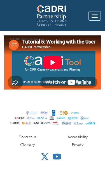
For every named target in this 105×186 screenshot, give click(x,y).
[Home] (39, 15)
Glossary (27, 145)
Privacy (77, 145)
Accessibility (77, 137)
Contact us (27, 137)
